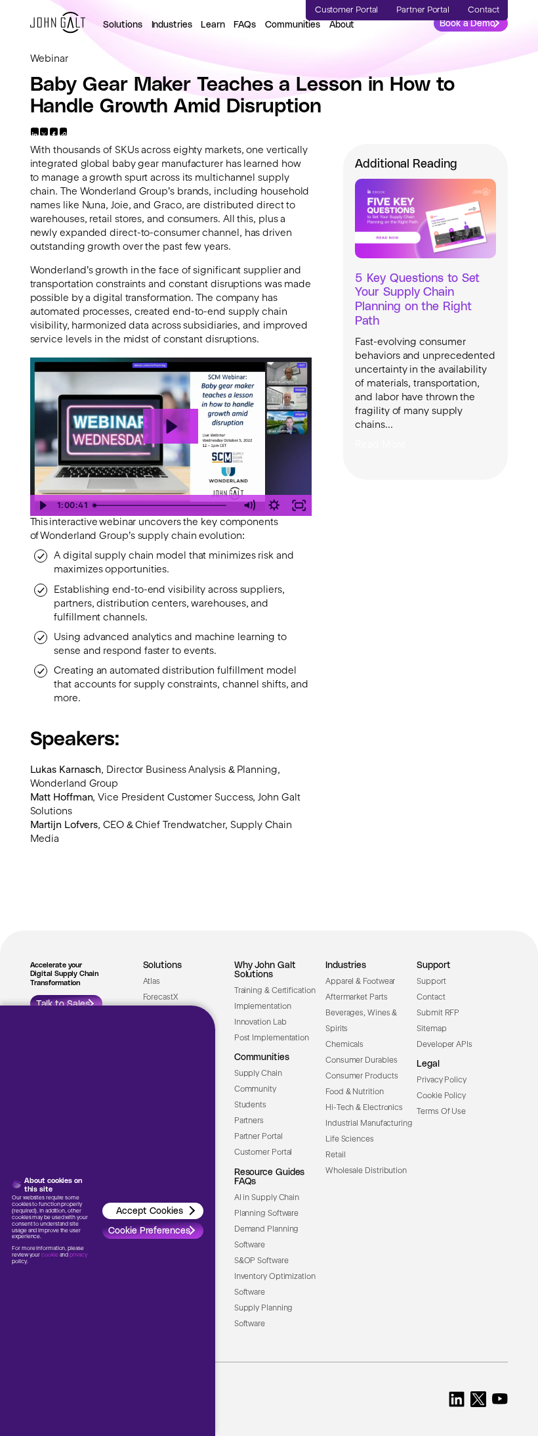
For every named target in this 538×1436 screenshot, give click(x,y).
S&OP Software (261, 1261)
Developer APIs (444, 1045)
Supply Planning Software (263, 1316)
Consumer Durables (361, 1061)
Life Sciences (349, 1140)
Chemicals (344, 1045)
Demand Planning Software (266, 1237)
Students (250, 1105)
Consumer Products (361, 1076)
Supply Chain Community (258, 1082)
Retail (335, 1155)
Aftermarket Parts (356, 998)
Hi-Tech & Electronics (364, 1108)
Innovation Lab (260, 1023)
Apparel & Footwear (360, 982)
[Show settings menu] (274, 505)
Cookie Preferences (149, 1230)
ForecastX (160, 998)
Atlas (152, 982)
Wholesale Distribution (366, 1171)
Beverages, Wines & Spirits (361, 1021)
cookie (49, 1255)
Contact (431, 998)
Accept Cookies (149, 1210)
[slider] (163, 505)
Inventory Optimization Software (275, 1285)
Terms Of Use (441, 1112)
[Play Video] (42, 505)
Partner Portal (258, 1137)
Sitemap (431, 1029)
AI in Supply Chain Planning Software (266, 1206)
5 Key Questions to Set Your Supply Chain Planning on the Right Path (417, 298)
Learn (213, 24)
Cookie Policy (441, 1096)
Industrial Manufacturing (369, 1124)
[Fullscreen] (299, 505)
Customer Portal (263, 1153)
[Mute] (249, 505)
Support (431, 982)
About (342, 24)
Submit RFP (438, 1013)
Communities (292, 24)
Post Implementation (271, 1038)
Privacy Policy (441, 1080)
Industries (172, 24)
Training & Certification (275, 991)
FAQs (245, 24)
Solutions (122, 24)
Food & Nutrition (354, 1092)
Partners (249, 1121)
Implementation (262, 1007)
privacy (78, 1255)
